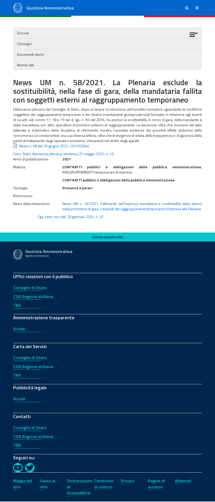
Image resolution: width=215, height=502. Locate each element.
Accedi (19, 329)
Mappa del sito (22, 484)
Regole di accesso (156, 484)
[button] (187, 8)
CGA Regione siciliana (33, 296)
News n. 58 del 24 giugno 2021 (43, 146)
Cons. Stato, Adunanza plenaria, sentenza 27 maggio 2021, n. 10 (63, 153)
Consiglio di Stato (30, 287)
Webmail (183, 481)
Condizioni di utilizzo (104, 484)
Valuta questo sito (107, 237)
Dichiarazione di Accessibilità (79, 487)
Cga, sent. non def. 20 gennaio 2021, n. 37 (71, 216)
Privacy (127, 481)
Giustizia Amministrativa (50, 8)
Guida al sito (47, 484)
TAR (17, 305)
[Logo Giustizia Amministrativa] (18, 7)
